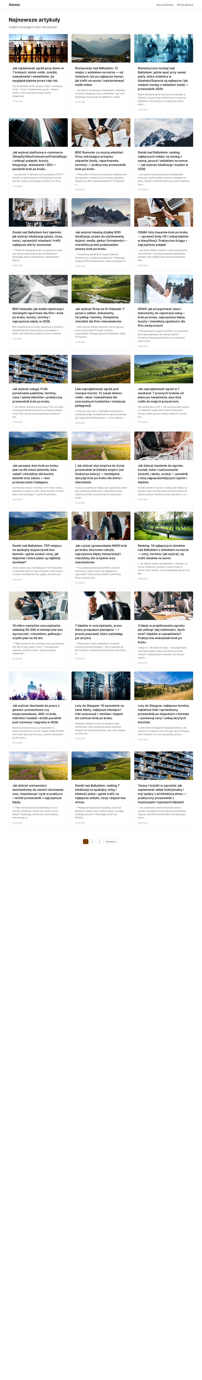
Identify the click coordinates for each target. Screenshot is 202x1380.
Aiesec (14, 5)
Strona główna (185, 4)
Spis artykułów (164, 4)
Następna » (111, 841)
